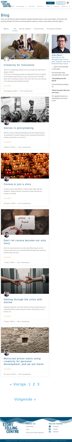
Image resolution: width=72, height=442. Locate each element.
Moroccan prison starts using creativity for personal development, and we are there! (24, 361)
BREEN (11, 6)
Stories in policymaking (19, 128)
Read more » (8, 86)
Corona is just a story (17, 184)
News (48, 6)
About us (65, 6)
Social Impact (25, 29)
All (15, 29)
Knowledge (20, 6)
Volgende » (25, 399)
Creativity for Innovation (19, 65)
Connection (39, 29)
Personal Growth (54, 29)
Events (57, 6)
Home (5, 6)
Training (31, 6)
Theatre (39, 6)
